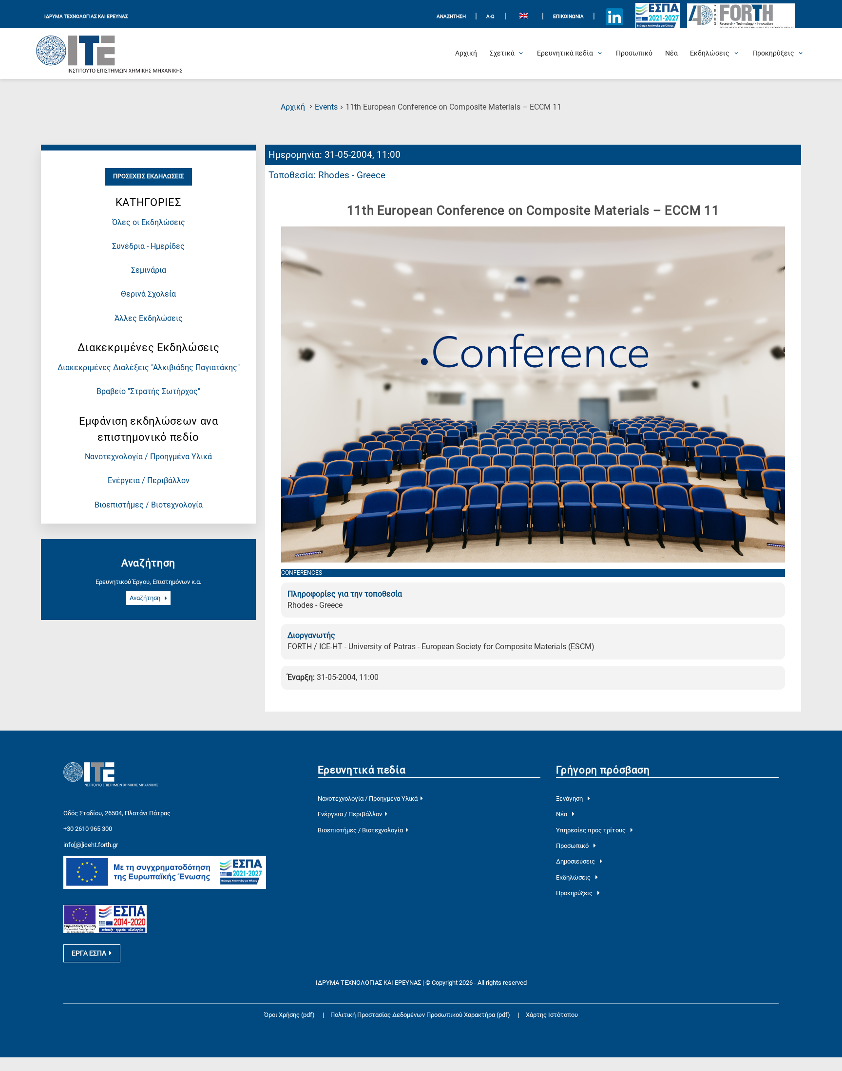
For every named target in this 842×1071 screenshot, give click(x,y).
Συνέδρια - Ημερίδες (148, 246)
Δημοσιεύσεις (576, 861)
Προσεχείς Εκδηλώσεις (148, 176)
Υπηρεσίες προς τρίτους (591, 830)
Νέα (562, 814)
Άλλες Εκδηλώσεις (149, 318)
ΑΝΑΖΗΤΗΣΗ (451, 16)
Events (326, 107)
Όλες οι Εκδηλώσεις (148, 222)
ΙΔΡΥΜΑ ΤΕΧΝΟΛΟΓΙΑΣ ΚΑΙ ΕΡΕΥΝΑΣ (86, 16)
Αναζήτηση (146, 598)
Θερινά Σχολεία (148, 294)
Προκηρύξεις (575, 893)
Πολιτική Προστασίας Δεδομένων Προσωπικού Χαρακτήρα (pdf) (421, 1014)
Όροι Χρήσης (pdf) (289, 1014)
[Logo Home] (110, 54)
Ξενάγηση (570, 798)
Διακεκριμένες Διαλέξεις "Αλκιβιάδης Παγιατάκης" (148, 367)
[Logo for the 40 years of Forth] (741, 16)
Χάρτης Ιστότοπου (552, 1014)
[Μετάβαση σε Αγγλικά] (524, 16)
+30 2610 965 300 (87, 828)
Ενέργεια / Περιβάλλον (149, 480)
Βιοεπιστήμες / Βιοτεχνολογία (149, 505)
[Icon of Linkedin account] (614, 16)
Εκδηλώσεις (574, 877)
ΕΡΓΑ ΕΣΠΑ (89, 953)
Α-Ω (490, 16)
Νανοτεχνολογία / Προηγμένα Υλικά (148, 456)
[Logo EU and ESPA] (657, 16)
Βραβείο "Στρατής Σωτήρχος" (148, 391)
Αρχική (293, 107)
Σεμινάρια (148, 270)
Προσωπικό (573, 845)
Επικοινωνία (568, 16)
